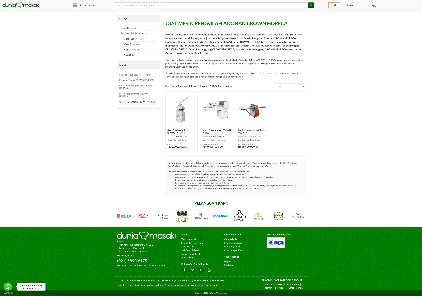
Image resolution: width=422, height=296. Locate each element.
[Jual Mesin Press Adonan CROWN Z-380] (217, 109)
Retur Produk (188, 257)
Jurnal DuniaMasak (190, 253)
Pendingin (267, 287)
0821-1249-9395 (137, 265)
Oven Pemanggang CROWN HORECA (137, 101)
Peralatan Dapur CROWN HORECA (136, 80)
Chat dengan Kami (233, 250)
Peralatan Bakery (129, 38)
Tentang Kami (188, 239)
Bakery (295, 284)
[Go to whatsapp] (8, 286)
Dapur (265, 284)
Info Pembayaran (233, 242)
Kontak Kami (188, 246)
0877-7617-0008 (156, 265)
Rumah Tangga (295, 287)
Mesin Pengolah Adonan (178, 140)
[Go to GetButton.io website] (8, 293)
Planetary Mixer (132, 49)
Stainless (280, 287)
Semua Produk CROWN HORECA (135, 74)
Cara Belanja (230, 239)
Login (334, 5)
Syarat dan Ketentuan (192, 242)
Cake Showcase (131, 44)
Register (351, 4)
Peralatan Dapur (129, 28)
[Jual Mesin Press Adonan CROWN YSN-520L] (253, 109)
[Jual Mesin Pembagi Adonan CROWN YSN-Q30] (181, 109)
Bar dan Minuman (280, 284)
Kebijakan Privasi (190, 250)
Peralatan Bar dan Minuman (134, 33)
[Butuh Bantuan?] (378, 5)
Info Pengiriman (232, 246)
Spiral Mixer (130, 55)
